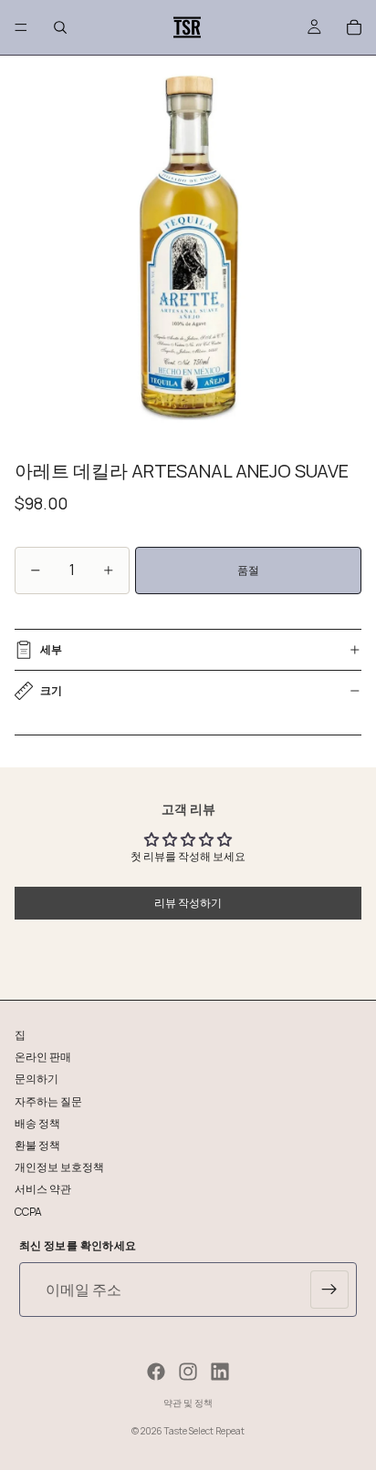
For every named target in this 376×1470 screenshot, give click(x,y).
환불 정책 (37, 1144)
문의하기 (36, 1078)
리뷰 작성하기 (188, 902)
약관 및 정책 (188, 1402)
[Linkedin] (220, 1372)
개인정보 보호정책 (59, 1167)
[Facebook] (156, 1372)
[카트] (354, 27)
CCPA (28, 1210)
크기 (51, 690)
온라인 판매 (43, 1056)
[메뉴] (21, 27)
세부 (51, 649)
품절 (248, 570)
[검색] (60, 27)
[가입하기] (329, 1289)
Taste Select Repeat (204, 1430)
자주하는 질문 (48, 1100)
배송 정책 (37, 1122)
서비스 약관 (43, 1189)
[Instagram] (188, 1372)
